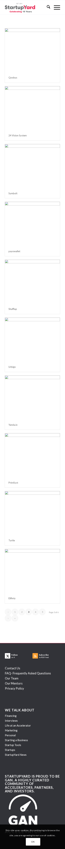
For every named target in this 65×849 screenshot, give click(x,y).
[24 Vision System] (32, 108)
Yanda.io (13, 424)
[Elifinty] (32, 571)
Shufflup (12, 309)
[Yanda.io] (32, 398)
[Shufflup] (32, 282)
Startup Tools (13, 745)
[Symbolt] (32, 166)
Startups (10, 749)
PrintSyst (13, 482)
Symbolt (12, 193)
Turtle (11, 540)
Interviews (11, 720)
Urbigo (12, 366)
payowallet (14, 251)
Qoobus (12, 77)
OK (33, 841)
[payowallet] (32, 224)
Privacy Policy (14, 688)
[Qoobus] (32, 50)
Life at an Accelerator (18, 725)
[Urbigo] (32, 340)
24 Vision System (17, 135)
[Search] (46, 7)
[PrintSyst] (32, 455)
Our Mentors (14, 683)
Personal (10, 735)
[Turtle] (32, 513)
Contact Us (12, 668)
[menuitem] (46, 7)
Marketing (11, 730)
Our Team (11, 678)
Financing (11, 715)
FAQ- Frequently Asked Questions (28, 673)
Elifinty (12, 598)
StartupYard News (16, 754)
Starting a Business (16, 740)
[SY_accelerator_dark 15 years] (27, 7)
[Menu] (55, 7)
